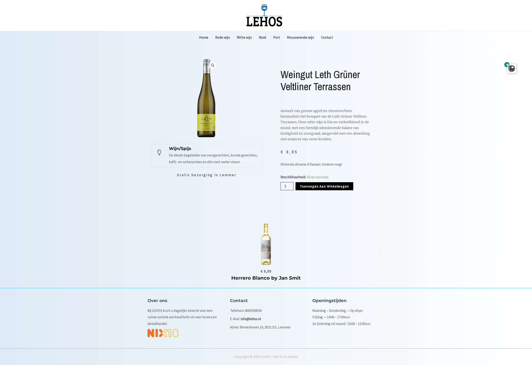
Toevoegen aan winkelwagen (324, 186)
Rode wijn (222, 37)
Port (276, 37)
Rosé (262, 37)
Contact (327, 37)
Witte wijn (244, 37)
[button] (152, 250)
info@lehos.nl (251, 319)
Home (203, 37)
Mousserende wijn (300, 37)
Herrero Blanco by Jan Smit (266, 278)
